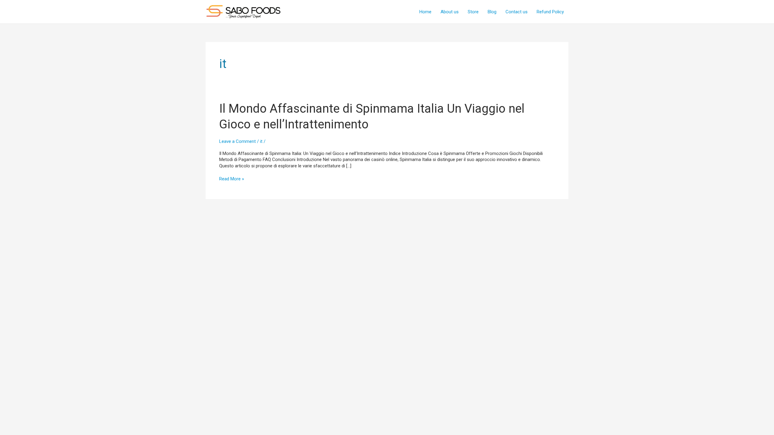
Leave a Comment (237, 141)
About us (450, 11)
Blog (492, 11)
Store (473, 11)
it (261, 141)
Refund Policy (550, 11)
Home (425, 11)
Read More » (231, 179)
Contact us (517, 11)
